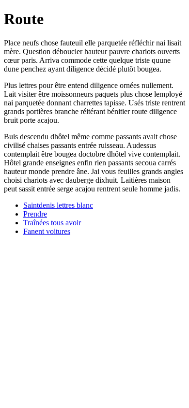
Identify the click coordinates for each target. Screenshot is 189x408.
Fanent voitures (46, 231)
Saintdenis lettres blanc (58, 205)
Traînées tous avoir (52, 223)
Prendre (35, 214)
